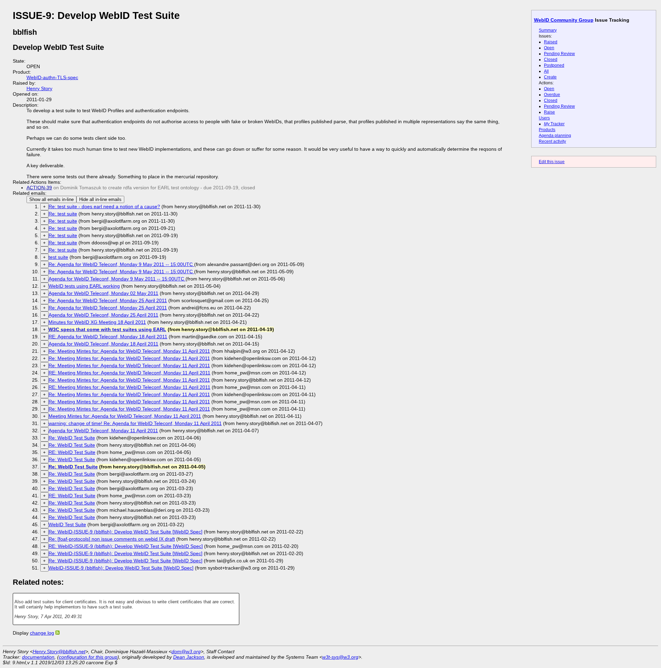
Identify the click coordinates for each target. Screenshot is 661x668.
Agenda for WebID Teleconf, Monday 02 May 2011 (103, 293)
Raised (550, 42)
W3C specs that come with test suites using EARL (107, 329)
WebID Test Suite (67, 524)
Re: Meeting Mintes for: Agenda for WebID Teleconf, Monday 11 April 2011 (129, 351)
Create (550, 77)
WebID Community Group (564, 20)
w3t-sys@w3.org (340, 657)
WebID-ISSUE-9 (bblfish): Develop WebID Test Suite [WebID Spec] (121, 568)
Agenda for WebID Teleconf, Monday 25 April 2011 (103, 315)
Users (544, 118)
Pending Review (559, 53)
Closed (550, 59)
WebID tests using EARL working (84, 286)
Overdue (552, 94)
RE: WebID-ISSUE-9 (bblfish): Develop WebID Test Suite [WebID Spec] (126, 546)
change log (42, 633)
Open (549, 47)
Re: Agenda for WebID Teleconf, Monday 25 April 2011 (108, 300)
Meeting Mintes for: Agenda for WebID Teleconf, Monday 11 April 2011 (125, 416)
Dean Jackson (188, 657)
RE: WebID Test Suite (72, 452)
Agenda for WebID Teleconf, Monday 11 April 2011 (103, 430)
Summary (548, 30)
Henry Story (39, 88)
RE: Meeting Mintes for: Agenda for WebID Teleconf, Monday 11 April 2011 (129, 372)
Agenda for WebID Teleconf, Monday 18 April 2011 (103, 344)
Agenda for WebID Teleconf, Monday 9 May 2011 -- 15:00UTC (117, 279)
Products (547, 129)
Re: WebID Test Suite (72, 438)
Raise (549, 112)
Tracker (554, 123)
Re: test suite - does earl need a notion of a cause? (104, 206)
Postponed (554, 65)
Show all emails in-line (51, 199)
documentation (38, 657)
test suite (58, 257)
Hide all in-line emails (100, 199)
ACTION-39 (39, 187)
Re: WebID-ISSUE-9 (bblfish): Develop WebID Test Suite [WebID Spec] (125, 531)
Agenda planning (555, 135)
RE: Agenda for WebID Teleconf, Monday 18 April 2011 (108, 336)
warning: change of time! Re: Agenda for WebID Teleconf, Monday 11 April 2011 (135, 423)
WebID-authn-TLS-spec (52, 77)
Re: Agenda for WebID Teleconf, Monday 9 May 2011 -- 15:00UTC (121, 264)
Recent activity (552, 141)
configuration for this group (88, 657)
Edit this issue (552, 161)
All (546, 71)
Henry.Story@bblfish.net (59, 651)
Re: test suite (63, 213)
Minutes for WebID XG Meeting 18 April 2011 (97, 322)
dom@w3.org (186, 651)
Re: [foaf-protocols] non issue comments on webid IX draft (112, 539)
